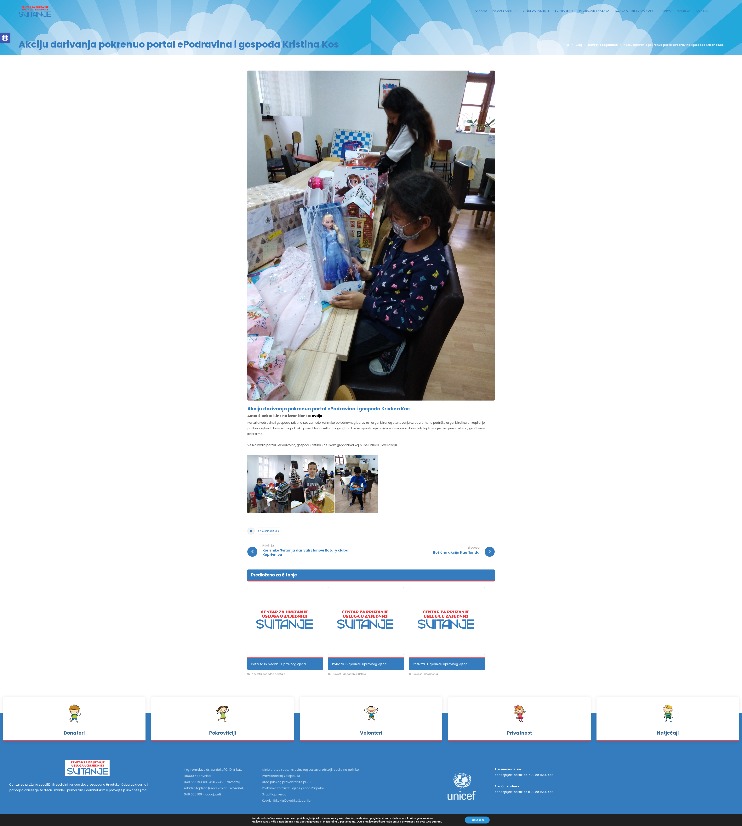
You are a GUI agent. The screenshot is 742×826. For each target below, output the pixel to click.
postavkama (347, 821)
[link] (5, 38)
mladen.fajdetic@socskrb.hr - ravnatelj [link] (213, 788)
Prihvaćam (477, 820)
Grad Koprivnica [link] (274, 794)
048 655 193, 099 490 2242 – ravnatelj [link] (212, 782)
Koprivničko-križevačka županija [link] (286, 800)
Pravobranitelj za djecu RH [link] (281, 776)
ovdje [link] (317, 415)
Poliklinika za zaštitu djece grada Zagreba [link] (293, 788)
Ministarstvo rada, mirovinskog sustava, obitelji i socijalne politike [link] (310, 769)
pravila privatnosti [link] (404, 821)
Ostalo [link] (281, 674)
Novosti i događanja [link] (264, 674)
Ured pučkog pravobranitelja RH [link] (286, 782)
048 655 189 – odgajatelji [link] (202, 794)
